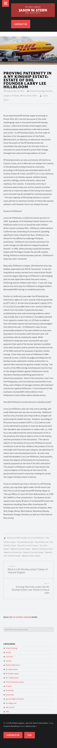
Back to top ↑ (31, 726)
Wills (34, 95)
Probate (15, 95)
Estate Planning (37, 91)
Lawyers (7, 95)
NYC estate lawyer (12, 678)
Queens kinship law (13, 552)
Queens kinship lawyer (34, 552)
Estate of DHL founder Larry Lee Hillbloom (26, 537)
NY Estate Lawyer (21, 617)
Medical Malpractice (13, 665)
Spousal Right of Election (15, 699)
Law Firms (9, 656)
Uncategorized (11, 703)
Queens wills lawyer (31, 555)
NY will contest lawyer (28, 545)
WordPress (15, 726)
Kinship (49, 91)
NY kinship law (42, 542)
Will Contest (26, 95)
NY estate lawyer (11, 669)
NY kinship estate (26, 542)
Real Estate (10, 695)
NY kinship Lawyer (12, 673)
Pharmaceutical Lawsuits (15, 682)
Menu (5, 3)
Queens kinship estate (43, 548)
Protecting (9, 690)
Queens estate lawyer (21, 548)
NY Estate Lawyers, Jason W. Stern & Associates (28, 723)
